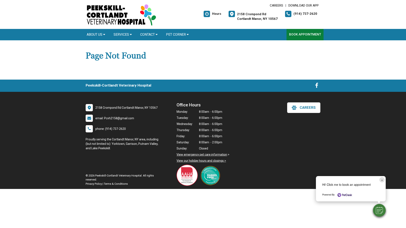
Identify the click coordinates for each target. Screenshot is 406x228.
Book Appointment (305, 34)
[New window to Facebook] (316, 86)
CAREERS (276, 5)
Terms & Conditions (116, 183)
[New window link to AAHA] (188, 175)
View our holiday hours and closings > (201, 160)
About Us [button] (95, 35)
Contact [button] (148, 35)
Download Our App (303, 5)
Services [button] (122, 35)
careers (308, 107)
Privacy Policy (94, 183)
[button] (379, 210)
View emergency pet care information (202, 154)
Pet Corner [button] (176, 35)
